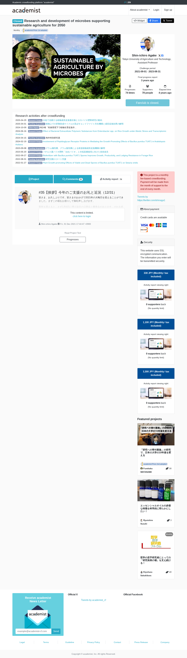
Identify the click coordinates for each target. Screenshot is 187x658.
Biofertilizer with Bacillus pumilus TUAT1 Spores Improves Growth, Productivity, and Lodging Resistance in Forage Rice (98, 155)
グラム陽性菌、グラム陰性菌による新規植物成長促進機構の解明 (75, 148)
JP (125, 2)
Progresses (73, 239)
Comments (73, 179)
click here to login (82, 216)
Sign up (168, 10)
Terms (46, 642)
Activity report (112, 179)
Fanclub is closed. (147, 102)
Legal (22, 642)
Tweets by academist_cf (93, 600)
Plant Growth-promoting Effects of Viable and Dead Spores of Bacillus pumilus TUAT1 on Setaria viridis (90, 163)
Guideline (69, 642)
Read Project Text (73, 233)
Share (155, 20)
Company (165, 642)
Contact (117, 642)
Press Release (141, 642)
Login (156, 10)
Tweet (168, 20)
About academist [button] (139, 10)
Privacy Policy (93, 642)
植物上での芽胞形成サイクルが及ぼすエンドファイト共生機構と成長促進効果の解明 (84, 124)
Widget (141, 20)
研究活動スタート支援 (56, 159)
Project (35, 179)
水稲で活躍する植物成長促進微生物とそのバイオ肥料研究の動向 (72, 120)
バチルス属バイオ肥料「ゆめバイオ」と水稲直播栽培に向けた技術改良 (75, 152)
